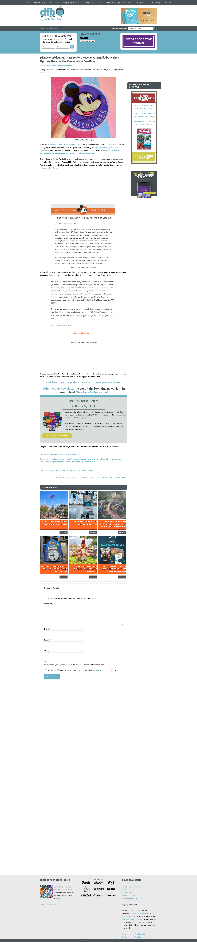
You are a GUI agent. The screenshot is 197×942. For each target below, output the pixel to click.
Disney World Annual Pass (96, 459)
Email (47, 640)
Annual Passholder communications (72, 459)
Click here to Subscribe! (92, 392)
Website (47, 651)
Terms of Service (128, 895)
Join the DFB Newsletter (59, 388)
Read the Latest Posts (49, 28)
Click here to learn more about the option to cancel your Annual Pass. (83, 382)
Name (47, 629)
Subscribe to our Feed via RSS (133, 934)
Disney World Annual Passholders (61, 462)
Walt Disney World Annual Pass (85, 462)
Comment (48, 603)
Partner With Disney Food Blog (134, 898)
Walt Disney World (73, 454)
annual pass (54, 459)
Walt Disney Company (141, 913)
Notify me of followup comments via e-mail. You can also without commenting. (81, 670)
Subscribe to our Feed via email (134, 937)
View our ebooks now (48, 904)
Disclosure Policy (128, 890)
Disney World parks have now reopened (62, 144)
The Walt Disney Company (132, 919)
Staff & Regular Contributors (133, 887)
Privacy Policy (127, 893)
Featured (62, 454)
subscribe (95, 670)
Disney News (53, 454)
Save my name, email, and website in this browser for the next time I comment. (74, 665)
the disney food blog (48, 7)
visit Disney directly (139, 922)
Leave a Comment (65, 65)
